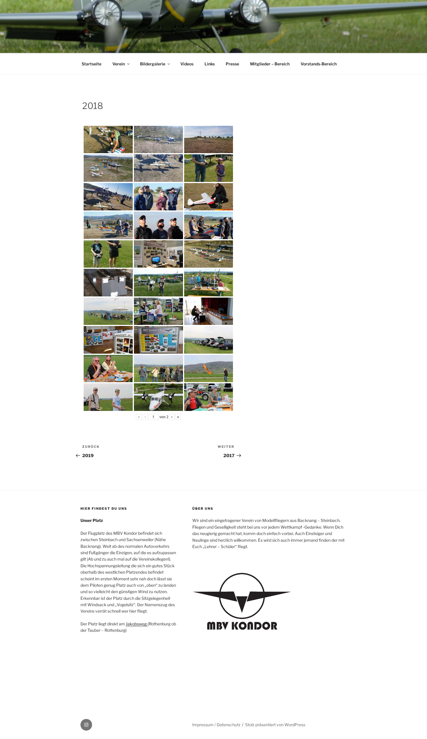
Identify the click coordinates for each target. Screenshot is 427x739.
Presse (232, 63)
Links (209, 63)
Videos (186, 63)
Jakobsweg (137, 623)
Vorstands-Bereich (319, 63)
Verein (118, 63)
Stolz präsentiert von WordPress (275, 724)
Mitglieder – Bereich (270, 63)
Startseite (91, 63)
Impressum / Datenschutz (216, 724)
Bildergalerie (152, 63)
